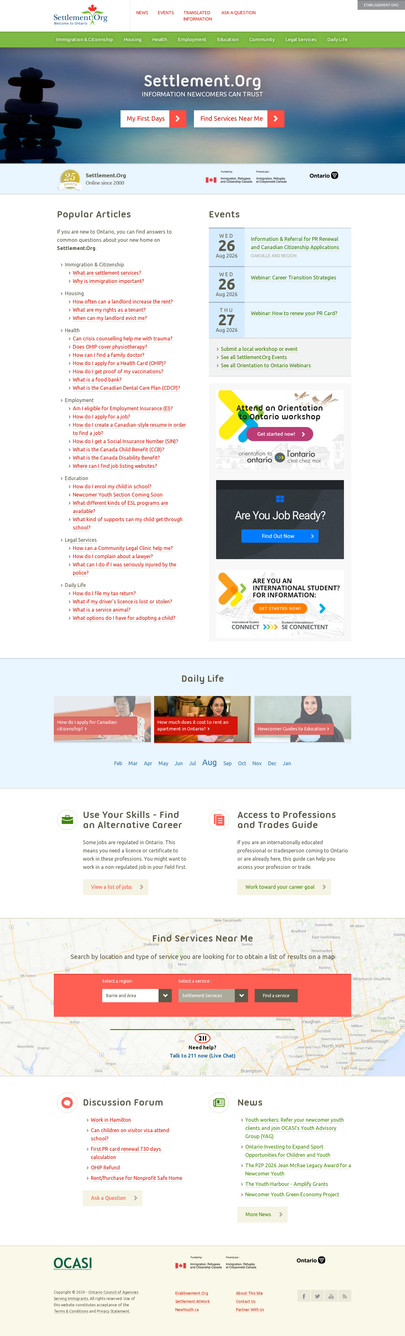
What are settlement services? (107, 273)
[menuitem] (84, 39)
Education (228, 39)
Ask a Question (238, 12)
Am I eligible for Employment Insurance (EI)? (123, 408)
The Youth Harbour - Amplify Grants (286, 1184)
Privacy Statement (113, 1311)
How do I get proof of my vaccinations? (118, 371)
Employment (192, 39)
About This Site (249, 1293)
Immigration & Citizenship (84, 39)
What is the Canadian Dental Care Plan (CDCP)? (126, 388)
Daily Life (337, 39)
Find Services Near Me (231, 118)
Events (166, 12)
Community (262, 39)
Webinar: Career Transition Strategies (293, 277)
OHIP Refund (105, 1167)
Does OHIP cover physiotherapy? (110, 347)
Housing (132, 39)
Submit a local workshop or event (259, 349)
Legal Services (300, 39)
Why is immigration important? (108, 281)
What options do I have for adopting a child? (124, 618)
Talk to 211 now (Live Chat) (203, 1055)
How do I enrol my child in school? (112, 486)
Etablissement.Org (381, 5)
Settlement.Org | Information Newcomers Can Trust (88, 16)
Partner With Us (250, 1310)
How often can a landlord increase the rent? (123, 301)
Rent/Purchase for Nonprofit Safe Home (136, 1178)
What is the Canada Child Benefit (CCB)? (118, 449)
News (142, 12)
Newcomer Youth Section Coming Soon (118, 494)
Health (159, 39)
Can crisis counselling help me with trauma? (122, 338)
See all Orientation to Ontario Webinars (266, 365)
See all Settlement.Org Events (254, 357)
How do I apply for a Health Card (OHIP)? (119, 363)
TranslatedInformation (198, 15)
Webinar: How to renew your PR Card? (294, 313)
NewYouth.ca (187, 1310)
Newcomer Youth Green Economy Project (292, 1194)
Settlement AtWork (192, 1301)
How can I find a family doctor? (108, 355)
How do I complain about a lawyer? (113, 556)
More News (258, 1214)
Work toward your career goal (280, 887)
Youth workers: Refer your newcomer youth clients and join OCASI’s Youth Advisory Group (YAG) (294, 1128)
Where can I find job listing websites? (115, 466)
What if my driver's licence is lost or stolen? (122, 601)
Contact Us (245, 1301)
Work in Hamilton (111, 1120)
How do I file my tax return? (104, 593)
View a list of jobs (111, 887)
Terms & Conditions (71, 1311)
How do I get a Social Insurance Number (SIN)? (125, 441)
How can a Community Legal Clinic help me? (123, 548)
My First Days (146, 118)
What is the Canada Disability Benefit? (116, 458)
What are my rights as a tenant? (109, 310)
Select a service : (194, 981)
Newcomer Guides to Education (292, 728)
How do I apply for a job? (101, 416)
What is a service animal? (101, 610)
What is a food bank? (97, 379)
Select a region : (118, 981)
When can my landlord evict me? (110, 318)
